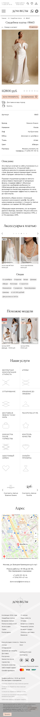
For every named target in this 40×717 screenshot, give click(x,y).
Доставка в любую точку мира (8, 415)
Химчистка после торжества (7, 437)
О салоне (24, 615)
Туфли (4, 629)
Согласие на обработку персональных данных (14, 687)
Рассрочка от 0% (30, 413)
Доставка (5, 653)
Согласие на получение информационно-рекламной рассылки (14, 695)
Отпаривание (8, 391)
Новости (23, 642)
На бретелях (33, 132)
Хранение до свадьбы (28, 393)
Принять (7, 714)
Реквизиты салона (27, 626)
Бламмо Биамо (32, 123)
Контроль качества (27, 435)
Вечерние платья (8, 621)
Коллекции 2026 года (9, 615)
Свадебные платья (8, 618)
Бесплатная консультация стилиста (9, 372)
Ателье (25, 370)
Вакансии (24, 635)
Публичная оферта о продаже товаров (14, 699)
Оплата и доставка (27, 632)
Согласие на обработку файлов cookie (14, 691)
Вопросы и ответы (27, 624)
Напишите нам (25, 652)
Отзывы (23, 621)
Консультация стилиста (10, 642)
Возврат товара (26, 629)
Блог (21, 645)
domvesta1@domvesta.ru (20, 582)
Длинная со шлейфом (29, 136)
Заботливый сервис (8, 457)
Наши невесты (26, 618)
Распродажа (6, 632)
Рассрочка (5, 656)
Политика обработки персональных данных (15, 683)
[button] (3, 57)
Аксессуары (6, 626)
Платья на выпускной (9, 624)
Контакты (24, 655)
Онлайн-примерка (26, 457)
